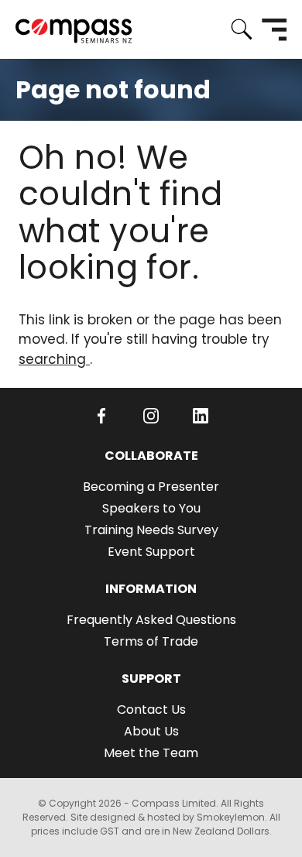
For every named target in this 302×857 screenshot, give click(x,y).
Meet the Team (151, 753)
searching (54, 359)
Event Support (151, 551)
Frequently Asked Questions (151, 620)
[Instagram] (151, 415)
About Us (151, 731)
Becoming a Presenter (151, 486)
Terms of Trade (151, 641)
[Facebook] (101, 415)
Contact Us (151, 709)
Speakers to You (151, 508)
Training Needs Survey (151, 530)
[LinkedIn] (200, 415)
